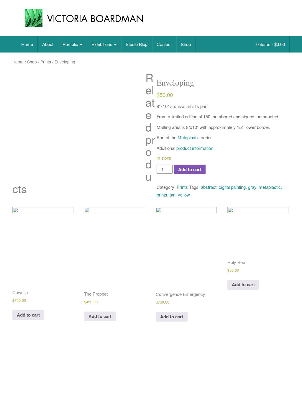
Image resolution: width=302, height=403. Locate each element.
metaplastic (270, 187)
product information (194, 148)
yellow (184, 194)
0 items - (270, 44)
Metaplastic (189, 137)
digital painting (232, 187)
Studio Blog (136, 44)
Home (27, 44)
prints (162, 194)
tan (172, 194)
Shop (186, 44)
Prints (45, 62)
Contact (164, 44)
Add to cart (189, 169)
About (47, 44)
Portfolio (71, 44)
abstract (208, 187)
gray (252, 187)
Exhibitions (102, 44)
